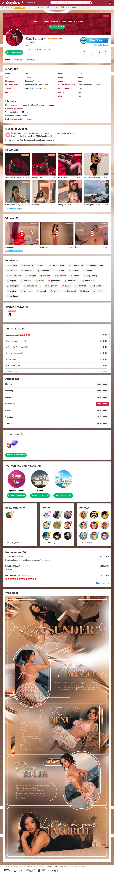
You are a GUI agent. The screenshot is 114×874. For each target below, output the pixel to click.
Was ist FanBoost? (101, 45)
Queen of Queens (57, 133)
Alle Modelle (7, 8)
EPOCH (49, 866)
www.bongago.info (29, 866)
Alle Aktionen (42, 8)
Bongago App (71, 8)
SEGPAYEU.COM (58, 866)
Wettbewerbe (56, 8)
